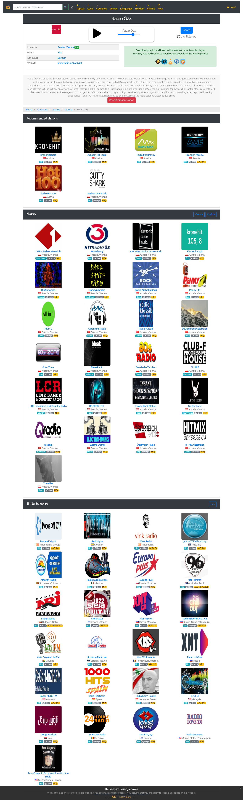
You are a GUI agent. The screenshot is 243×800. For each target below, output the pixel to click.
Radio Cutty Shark (97, 193)
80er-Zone (48, 367)
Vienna (70, 47)
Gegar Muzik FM (48, 696)
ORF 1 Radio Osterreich (48, 251)
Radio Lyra (97, 541)
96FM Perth (194, 580)
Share (187, 30)
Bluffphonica (48, 290)
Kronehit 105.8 (194, 251)
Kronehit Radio (48, 155)
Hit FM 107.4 (146, 618)
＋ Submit (151, 7)
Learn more (125, 797)
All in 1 (48, 328)
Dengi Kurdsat (48, 734)
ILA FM (195, 696)
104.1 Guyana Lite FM (48, 657)
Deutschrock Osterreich (195, 328)
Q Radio (48, 444)
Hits (60, 52)
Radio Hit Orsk (194, 657)
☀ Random (139, 7)
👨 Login (231, 7)
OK (114, 796)
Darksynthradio (97, 290)
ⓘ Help (160, 7)
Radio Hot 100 (48, 193)
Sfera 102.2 (97, 618)
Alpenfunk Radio (97, 328)
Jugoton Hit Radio (97, 155)
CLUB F (195, 367)
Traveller (48, 483)
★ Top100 (80, 7)
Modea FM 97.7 (48, 541)
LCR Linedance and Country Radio (48, 406)
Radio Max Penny (146, 155)
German (62, 58)
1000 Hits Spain (97, 696)
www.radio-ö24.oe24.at (70, 63)
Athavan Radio (48, 580)
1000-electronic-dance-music (146, 251)
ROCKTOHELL (97, 406)
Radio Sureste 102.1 (97, 580)
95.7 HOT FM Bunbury (195, 541)
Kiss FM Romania (146, 657)
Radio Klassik (146, 328)
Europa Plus (145, 580)
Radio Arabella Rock (146, 290)
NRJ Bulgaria (48, 618)
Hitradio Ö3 (97, 251)
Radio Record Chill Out (195, 618)
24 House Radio (97, 734)
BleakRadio (97, 367)
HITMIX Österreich (195, 444)
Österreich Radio (146, 444)
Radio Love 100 (194, 734)
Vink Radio (146, 541)
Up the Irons (194, 406)
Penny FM (194, 290)
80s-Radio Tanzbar (146, 367)
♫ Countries (101, 7)
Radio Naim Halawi (146, 696)
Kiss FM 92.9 (145, 734)
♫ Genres (113, 7)
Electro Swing (97, 444)
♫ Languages (126, 7)
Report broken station (121, 100)
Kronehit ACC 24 (195, 155)
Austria (61, 47)
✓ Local (90, 7)
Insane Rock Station (145, 406)
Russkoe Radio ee (97, 657)
